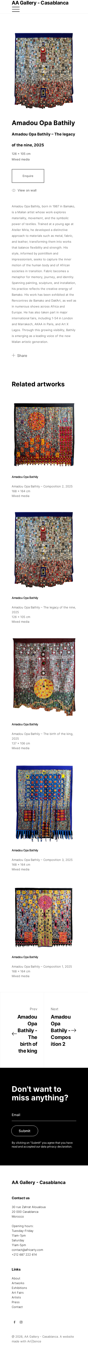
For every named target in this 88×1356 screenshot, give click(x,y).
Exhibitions (19, 1288)
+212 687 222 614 (24, 1254)
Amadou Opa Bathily (43, 123)
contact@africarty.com (27, 1250)
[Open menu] (16, 9)
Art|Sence (34, 1341)
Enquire (28, 176)
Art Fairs (18, 1292)
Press (16, 1302)
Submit (25, 1131)
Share (22, 355)
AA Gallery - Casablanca (39, 1182)
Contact (17, 1307)
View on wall (27, 190)
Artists (16, 1297)
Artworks (18, 1283)
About (16, 1278)
